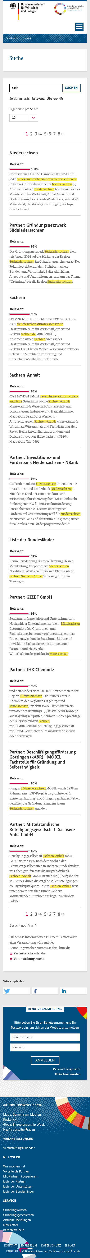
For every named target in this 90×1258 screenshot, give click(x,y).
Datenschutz (51, 1245)
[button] (16, 991)
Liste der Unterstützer (18, 1186)
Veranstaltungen (18, 1139)
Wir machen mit (14, 1166)
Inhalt (70, 1245)
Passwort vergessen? (67, 1069)
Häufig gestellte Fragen (19, 1130)
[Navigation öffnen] (79, 27)
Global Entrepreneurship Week (24, 1124)
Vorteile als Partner (16, 1171)
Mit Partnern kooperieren (20, 1176)
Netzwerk (11, 1157)
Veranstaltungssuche (29, 959)
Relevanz (38, 99)
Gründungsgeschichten (18, 1215)
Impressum (29, 1245)
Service (27, 38)
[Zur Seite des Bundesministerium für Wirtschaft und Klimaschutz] (24, 11)
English (12, 1251)
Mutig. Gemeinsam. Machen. (22, 1114)
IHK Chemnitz (40, 670)
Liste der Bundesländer (31, 540)
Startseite (12, 38)
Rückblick (9, 1119)
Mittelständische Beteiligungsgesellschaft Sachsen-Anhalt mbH (42, 829)
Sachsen (17, 297)
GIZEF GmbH (39, 597)
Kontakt (10, 1245)
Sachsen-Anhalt (24, 375)
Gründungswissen (15, 1210)
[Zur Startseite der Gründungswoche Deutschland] (66, 8)
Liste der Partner (14, 1181)
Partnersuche (23, 953)
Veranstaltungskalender (19, 1148)
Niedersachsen (23, 153)
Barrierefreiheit (13, 1230)
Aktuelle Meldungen (17, 1220)
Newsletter (10, 1225)
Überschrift (55, 99)
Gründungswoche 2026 (22, 1105)
